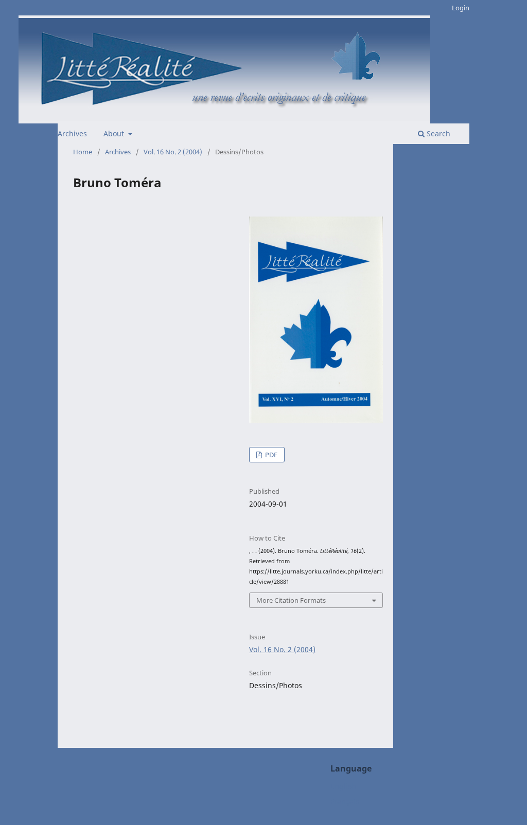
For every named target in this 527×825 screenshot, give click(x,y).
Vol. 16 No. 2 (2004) (173, 151)
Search (437, 133)
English (343, 786)
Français (344, 801)
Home (82, 151)
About (114, 133)
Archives (72, 133)
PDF (270, 454)
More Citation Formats (291, 600)
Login (460, 7)
